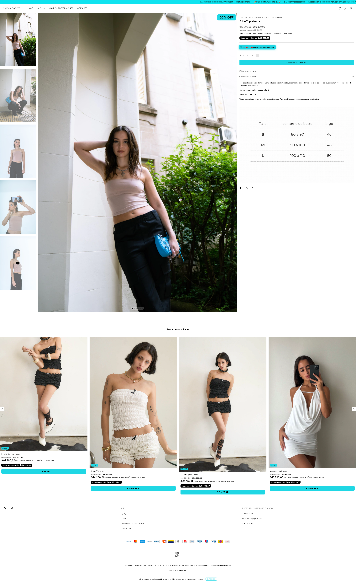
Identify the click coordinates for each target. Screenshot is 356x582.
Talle (241, 55)
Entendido (211, 579)
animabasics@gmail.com (252, 518)
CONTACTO (82, 8)
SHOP (40, 8)
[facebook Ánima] (11, 508)
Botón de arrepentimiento (221, 565)
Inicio (241, 17)
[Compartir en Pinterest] (252, 188)
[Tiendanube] (178, 571)
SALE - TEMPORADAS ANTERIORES (257, 17)
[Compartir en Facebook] (240, 188)
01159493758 (247, 514)
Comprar (44, 471)
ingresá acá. (204, 565)
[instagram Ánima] (4, 508)
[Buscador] (340, 9)
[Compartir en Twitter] (246, 188)
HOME (30, 8)
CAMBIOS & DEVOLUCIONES (61, 8)
